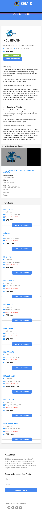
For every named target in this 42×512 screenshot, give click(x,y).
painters (6, 233)
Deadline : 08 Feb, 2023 (11, 336)
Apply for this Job (13, 59)
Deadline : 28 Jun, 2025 (11, 431)
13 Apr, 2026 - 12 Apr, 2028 (12, 262)
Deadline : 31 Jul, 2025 (11, 360)
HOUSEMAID (11, 40)
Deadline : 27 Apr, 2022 (11, 407)
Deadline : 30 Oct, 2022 (11, 217)
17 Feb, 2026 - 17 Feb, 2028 (12, 428)
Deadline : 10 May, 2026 (11, 264)
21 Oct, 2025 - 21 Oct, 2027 (12, 238)
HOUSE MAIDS (9, 281)
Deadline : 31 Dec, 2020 (11, 383)
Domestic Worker (12, 55)
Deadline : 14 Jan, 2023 (11, 312)
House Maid (8, 328)
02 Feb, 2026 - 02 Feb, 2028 (12, 357)
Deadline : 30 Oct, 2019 (11, 288)
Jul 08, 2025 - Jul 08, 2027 (23, 48)
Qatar (6, 236)
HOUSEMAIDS (8, 352)
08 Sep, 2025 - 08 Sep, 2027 (13, 405)
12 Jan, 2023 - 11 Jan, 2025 (12, 333)
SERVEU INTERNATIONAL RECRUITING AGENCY (18, 171)
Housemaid (7, 257)
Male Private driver (10, 423)
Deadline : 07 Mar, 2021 (11, 240)
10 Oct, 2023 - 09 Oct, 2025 (12, 309)
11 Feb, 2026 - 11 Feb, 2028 (12, 214)
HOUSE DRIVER (9, 376)
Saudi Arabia (8, 48)
